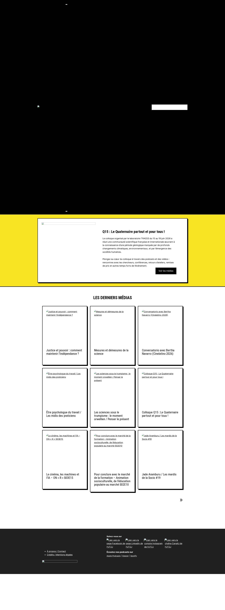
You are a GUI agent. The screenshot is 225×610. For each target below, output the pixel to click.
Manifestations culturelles (88, 188)
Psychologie (95, 87)
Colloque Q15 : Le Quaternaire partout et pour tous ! (160, 414)
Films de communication (87, 181)
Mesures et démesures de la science (111, 352)
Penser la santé (83, 161)
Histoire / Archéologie (100, 80)
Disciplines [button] (76, 26)
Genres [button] (74, 168)
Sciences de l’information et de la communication (114, 93)
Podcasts (79, 201)
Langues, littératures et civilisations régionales (113, 56)
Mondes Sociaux (83, 151)
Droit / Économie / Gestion (102, 70)
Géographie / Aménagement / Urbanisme (109, 77)
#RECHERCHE (82, 16)
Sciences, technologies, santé (99, 103)
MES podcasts (82, 144)
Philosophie (95, 83)
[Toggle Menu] (66, 4)
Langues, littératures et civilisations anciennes (113, 49)
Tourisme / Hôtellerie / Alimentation (107, 100)
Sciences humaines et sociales (100, 66)
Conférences (81, 174)
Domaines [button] (75, 9)
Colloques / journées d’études (90, 171)
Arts (86, 29)
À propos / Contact (56, 551)
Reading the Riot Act (85, 164)
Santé (92, 110)
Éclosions (80, 124)
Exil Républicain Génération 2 (90, 127)
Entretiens (80, 178)
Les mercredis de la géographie (91, 137)
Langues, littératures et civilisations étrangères (113, 53)
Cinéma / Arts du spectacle (103, 36)
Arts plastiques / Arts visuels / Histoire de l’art (112, 33)
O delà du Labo (82, 154)
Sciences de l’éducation (101, 90)
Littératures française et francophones (108, 63)
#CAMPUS (80, 22)
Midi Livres (80, 147)
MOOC (78, 198)
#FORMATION (82, 12)
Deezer (125, 556)
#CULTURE (80, 19)
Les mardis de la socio (86, 134)
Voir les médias (166, 271)
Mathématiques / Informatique (104, 107)
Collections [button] (76, 114)
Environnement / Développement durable (110, 73)
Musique (93, 39)
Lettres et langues (93, 43)
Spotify (133, 556)
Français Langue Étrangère (102, 46)
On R (77, 158)
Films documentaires (85, 185)
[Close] (66, 211)
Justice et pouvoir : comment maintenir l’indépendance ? (64, 352)
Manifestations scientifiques (89, 191)
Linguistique (95, 60)
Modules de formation (86, 195)
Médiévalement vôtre (86, 141)
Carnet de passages (85, 120)
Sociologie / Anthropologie (102, 97)
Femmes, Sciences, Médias (88, 130)
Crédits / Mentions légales (60, 554)
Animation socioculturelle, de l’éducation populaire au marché (106, 117)
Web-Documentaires (85, 205)
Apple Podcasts (114, 556)
